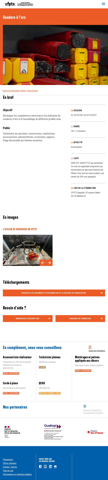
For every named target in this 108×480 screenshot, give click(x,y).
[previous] (43, 263)
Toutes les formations (97, 351)
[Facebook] (40, 466)
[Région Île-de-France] (95, 432)
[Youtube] (55, 466)
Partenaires (8, 459)
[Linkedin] (50, 466)
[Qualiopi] (53, 432)
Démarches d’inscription (27, 318)
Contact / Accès (10, 467)
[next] (49, 263)
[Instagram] (45, 466)
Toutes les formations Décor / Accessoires (20, 91)
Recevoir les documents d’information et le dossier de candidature (54, 293)
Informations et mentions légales (17, 474)
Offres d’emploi (9, 463)
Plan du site (8, 470)
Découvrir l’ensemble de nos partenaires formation (93, 411)
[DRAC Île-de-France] (12, 432)
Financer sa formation (80, 318)
